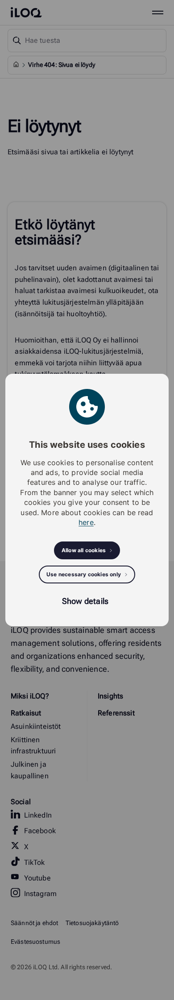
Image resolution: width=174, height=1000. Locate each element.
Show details (85, 601)
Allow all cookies (84, 550)
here (86, 522)
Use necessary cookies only (83, 574)
